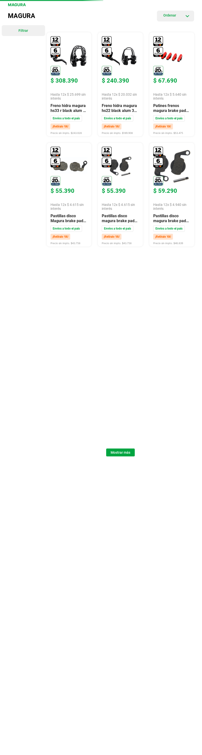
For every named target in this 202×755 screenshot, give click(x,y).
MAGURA (17, 4)
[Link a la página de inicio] (5, 4)
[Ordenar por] (175, 16)
